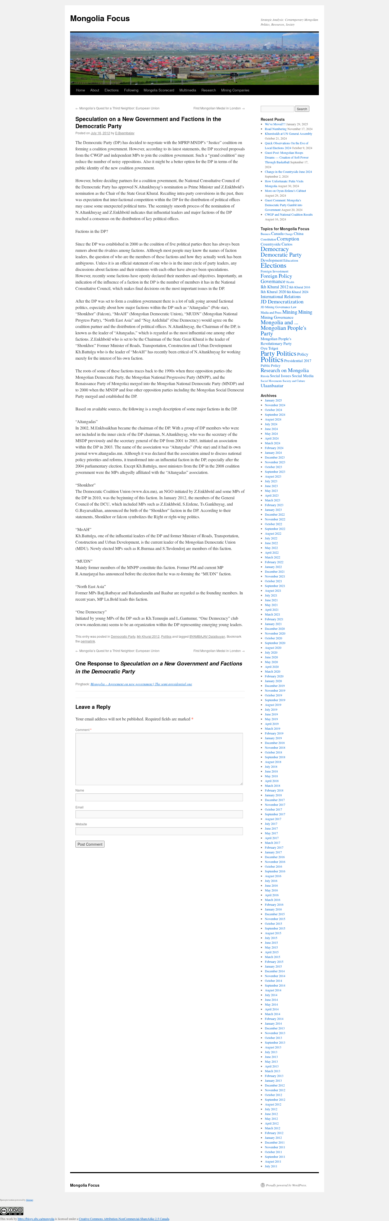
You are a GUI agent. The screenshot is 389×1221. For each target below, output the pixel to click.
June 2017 (271, 828)
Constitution (268, 239)
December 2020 (275, 628)
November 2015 (275, 919)
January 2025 (273, 400)
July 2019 (271, 709)
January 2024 (273, 452)
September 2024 (275, 414)
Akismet (29, 1200)
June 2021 (271, 600)
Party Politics (278, 353)
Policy (302, 354)
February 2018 (274, 790)
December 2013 (275, 1028)
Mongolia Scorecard (159, 89)
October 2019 (273, 695)
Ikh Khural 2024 (297, 291)
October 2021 (273, 581)
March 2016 (272, 900)
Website (81, 824)
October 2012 (273, 1095)
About (94, 89)
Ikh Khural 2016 (299, 287)
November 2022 (275, 519)
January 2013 (273, 1080)
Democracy (275, 249)
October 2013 (273, 1037)
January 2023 (273, 509)
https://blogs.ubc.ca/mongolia (36, 1219)
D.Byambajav (124, 133)
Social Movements (271, 381)
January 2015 (273, 966)
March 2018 (272, 785)
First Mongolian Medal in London (219, 108)
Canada (277, 233)
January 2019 (273, 738)
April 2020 (272, 666)
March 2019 (272, 728)
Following (131, 89)
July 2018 (271, 766)
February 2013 (274, 1076)
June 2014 (271, 999)
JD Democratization (282, 301)
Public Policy (271, 365)
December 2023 (275, 457)
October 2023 (273, 467)
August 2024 (273, 419)
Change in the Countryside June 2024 (288, 171)
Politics (166, 636)
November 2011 (275, 1147)
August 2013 (273, 1047)
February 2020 (274, 676)
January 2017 (273, 852)
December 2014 (275, 971)
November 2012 (275, 1090)
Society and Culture (294, 381)
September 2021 (275, 586)
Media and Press (271, 312)
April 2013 (272, 1066)
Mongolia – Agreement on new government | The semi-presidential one (141, 684)
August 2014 (273, 990)
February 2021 (274, 619)
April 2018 (272, 781)
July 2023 (271, 481)
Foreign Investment (274, 271)
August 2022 (273, 533)
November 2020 (275, 633)
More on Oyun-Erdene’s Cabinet (285, 190)
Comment (83, 729)
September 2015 (275, 928)
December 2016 (275, 857)
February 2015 (274, 961)
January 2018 (273, 795)
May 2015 (271, 947)
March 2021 (272, 614)
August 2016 (273, 876)
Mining (289, 311)
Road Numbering (276, 129)
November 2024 (275, 405)
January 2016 (273, 909)
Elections (112, 89)
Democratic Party (123, 636)
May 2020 (271, 662)
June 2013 (271, 1056)
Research (208, 89)
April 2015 (272, 952)
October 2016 (273, 866)
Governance (273, 281)
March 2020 (272, 671)
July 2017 (271, 823)
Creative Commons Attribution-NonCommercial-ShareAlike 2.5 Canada (124, 1219)
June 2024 (271, 429)
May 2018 (271, 776)
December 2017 (275, 800)
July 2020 (271, 652)
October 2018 (273, 752)
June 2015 (271, 942)
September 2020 (275, 643)
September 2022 (275, 528)
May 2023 (271, 490)
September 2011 (275, 1156)
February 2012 (274, 1133)
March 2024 (272, 443)
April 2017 (272, 838)
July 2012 (271, 1109)
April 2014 (272, 1009)
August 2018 (273, 762)
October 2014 (273, 980)
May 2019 (271, 719)
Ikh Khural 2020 (273, 291)
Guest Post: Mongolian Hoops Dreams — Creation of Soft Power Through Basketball (287, 157)
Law (293, 307)
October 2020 (273, 638)
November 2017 (275, 804)
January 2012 (273, 1137)
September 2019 (275, 700)
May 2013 (271, 1061)
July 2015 (271, 938)
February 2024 (274, 448)
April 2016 (272, 895)
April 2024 (272, 438)
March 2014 (272, 1014)
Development (272, 260)
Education (290, 260)
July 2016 (271, 880)
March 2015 (272, 957)
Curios (287, 244)
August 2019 (273, 704)
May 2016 (271, 890)
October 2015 (273, 923)
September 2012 (275, 1099)
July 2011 (271, 1166)
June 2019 (271, 714)
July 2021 (271, 595)
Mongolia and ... (279, 322)
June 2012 (271, 1114)
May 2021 (271, 605)
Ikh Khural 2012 (148, 636)
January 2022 (273, 567)
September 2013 (275, 1042)
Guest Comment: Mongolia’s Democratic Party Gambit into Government (283, 205)
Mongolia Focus (100, 18)
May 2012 (271, 1118)
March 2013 (272, 1071)
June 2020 (271, 657)
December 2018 (275, 743)
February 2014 (274, 1018)
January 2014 (273, 1023)
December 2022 (275, 514)
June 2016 (271, 885)
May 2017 (271, 833)
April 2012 (272, 1123)
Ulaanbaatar (272, 385)
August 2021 (273, 590)
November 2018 (275, 747)
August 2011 (273, 1161)
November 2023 (275, 462)
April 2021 (272, 609)
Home (80, 89)
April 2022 (272, 552)
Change (288, 234)
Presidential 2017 (297, 360)
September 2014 (275, 985)
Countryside (271, 244)
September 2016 (275, 871)
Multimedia (187, 89)
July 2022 (271, 538)
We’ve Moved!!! (275, 124)
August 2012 (273, 1104)
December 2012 (275, 1085)
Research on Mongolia (285, 370)
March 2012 (272, 1128)
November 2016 (275, 861)
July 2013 (271, 1052)
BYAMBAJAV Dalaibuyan (207, 636)
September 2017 (275, 814)
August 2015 (273, 933)
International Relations (281, 296)
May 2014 (271, 1004)
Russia (265, 376)
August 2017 (273, 819)
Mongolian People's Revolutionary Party (276, 341)
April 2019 (272, 724)
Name (79, 790)
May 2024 (271, 433)
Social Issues (280, 375)
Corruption (288, 238)
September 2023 (275, 471)
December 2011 (275, 1142)
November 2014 (275, 976)
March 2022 (272, 557)
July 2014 (271, 995)
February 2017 (274, 847)
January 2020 (273, 681)
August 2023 (273, 476)
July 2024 (271, 424)
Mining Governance (277, 317)
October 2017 (273, 809)
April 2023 (272, 495)
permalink (88, 641)
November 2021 (275, 576)
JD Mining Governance (275, 307)
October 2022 (273, 524)
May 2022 (271, 547)
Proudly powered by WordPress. (286, 1185)
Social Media (303, 375)
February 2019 (274, 733)
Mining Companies (235, 89)
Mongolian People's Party (283, 330)
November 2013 (275, 1033)
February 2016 (274, 904)
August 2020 (273, 647)
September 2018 (275, 757)
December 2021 (275, 571)
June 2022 (271, 543)
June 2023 (271, 486)
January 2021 (273, 624)
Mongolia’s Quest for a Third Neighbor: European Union (117, 108)
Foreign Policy (276, 275)
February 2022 (274, 562)
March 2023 (272, 500)
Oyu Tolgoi (269, 348)
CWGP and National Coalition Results (289, 214)
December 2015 (275, 914)
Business (265, 234)
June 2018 (271, 771)
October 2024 (273, 410)
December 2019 (275, 685)
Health (290, 282)
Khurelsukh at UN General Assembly (288, 133)
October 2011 (273, 1152)
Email (79, 807)
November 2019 (275, 690)
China (299, 233)
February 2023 (274, 505)
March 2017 (272, 842)
